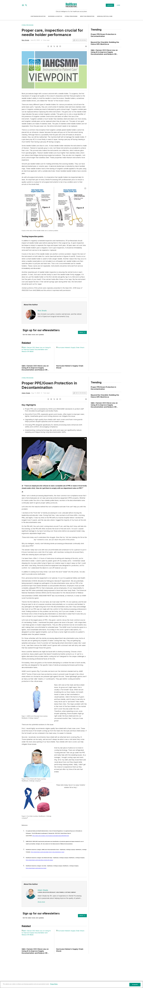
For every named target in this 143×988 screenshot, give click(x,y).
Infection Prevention (87, 16)
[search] (26, 5)
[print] (86, 46)
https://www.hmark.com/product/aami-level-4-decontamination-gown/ (47, 852)
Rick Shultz (25, 40)
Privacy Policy (54, 984)
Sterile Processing (71, 16)
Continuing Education (38, 16)
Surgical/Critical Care (104, 16)
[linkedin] (51, 46)
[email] (60, 46)
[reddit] (57, 46)
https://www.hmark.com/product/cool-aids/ (36, 868)
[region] (71, 984)
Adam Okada (26, 393)
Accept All (135, 984)
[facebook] (48, 46)
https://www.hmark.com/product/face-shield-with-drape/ (39, 860)
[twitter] (54, 46)
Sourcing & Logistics (55, 16)
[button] (23, 5)
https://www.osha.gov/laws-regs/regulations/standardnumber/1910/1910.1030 (50, 835)
